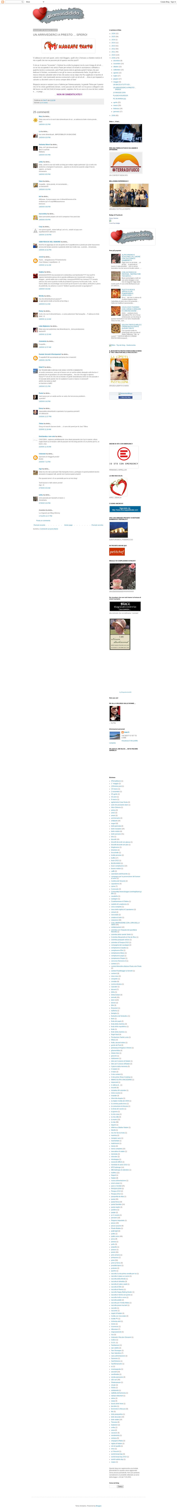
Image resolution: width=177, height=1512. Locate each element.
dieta (113, 992)
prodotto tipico (116, 1265)
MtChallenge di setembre (120, 1170)
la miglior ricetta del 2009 (120, 1101)
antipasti (114, 821)
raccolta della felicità (118, 1279)
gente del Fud (116, 1045)
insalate (114, 1095)
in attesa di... (115, 1085)
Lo (40, 131)
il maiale (114, 1069)
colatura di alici (116, 917)
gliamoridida (115, 1050)
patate (113, 1212)
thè (112, 1412)
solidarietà (115, 1390)
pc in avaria (44, 102)
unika (41, 162)
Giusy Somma (113, 218)
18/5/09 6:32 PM (44, 124)
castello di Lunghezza (119, 904)
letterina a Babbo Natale (119, 1127)
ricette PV (114, 1319)
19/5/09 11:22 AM (45, 334)
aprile (115, 102)
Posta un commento (43, 520)
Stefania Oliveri (44, 144)
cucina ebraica (116, 984)
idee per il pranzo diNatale (120, 1064)
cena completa (116, 907)
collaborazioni (116, 927)
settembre (117, 70)
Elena (41, 408)
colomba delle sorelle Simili (121, 934)
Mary (41, 116)
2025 (114, 37)
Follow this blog (125, 397)
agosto (116, 73)
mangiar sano (116, 1138)
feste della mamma (118, 1032)
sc (112, 1366)
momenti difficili (116, 1162)
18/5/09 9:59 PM (44, 220)
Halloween (115, 1058)
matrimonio (115, 1143)
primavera (114, 1257)
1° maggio (114, 784)
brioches (114, 850)
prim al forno (115, 1255)
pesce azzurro (116, 1226)
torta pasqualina (117, 1414)
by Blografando (124, 692)
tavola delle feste (117, 1404)
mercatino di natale (118, 1151)
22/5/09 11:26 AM (45, 429)
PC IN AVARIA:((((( (119, 99)
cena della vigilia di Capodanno (122, 909)
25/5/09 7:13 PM (44, 462)
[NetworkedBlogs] (125, 393)
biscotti (113, 839)
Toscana (114, 1422)
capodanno (115, 884)
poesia (113, 1242)
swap (113, 1401)
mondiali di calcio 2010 (119, 1165)
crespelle (114, 979)
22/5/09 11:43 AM (45, 447)
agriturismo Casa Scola (119, 802)
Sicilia (113, 1388)
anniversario (115, 818)
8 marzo (114, 799)
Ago (40, 469)
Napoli (113, 1175)
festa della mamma (118, 1024)
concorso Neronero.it (118, 961)
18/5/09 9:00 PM (44, 155)
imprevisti (114, 1082)
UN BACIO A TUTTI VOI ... (122, 85)
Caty (40, 227)
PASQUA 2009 (116, 1188)
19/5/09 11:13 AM (45, 319)
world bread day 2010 (119, 1457)
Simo (41, 181)
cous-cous (114, 976)
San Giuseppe (116, 1350)
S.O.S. (113, 1343)
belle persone (116, 834)
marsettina (43, 214)
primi (113, 1260)
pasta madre (115, 1207)
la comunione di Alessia (119, 1106)
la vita (113, 1122)
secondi (114, 1372)
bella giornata (116, 826)
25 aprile (114, 794)
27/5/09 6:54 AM (44, 488)
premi (113, 1252)
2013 (114, 46)
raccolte (114, 1308)
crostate (114, 981)
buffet (113, 858)
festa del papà (116, 1021)
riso (112, 1335)
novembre (117, 64)
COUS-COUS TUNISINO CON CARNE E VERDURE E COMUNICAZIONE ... (131, 309)
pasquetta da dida (117, 1196)
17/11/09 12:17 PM (45, 516)
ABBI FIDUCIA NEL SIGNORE (50, 242)
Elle (112, 1005)
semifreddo (115, 1374)
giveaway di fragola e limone (121, 1048)
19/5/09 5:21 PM (44, 386)
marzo (115, 105)
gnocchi (114, 1056)
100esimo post (116, 786)
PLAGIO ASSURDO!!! (120, 95)
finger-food (115, 1034)
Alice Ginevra (116, 807)
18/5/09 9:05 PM (44, 174)
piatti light (114, 1231)
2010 (114, 55)
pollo (113, 1244)
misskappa (115, 1159)
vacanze (114, 1433)
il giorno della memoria (119, 1066)
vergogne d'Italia (117, 1441)
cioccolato (114, 915)
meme (113, 1146)
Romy (41, 311)
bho (112, 837)
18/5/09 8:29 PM (44, 137)
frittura (113, 1040)
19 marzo (114, 789)
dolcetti (113, 997)
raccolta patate (116, 1300)
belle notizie (115, 831)
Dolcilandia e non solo (47, 436)
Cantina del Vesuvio (118, 881)
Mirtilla (41, 296)
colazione (114, 920)
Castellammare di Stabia (120, 901)
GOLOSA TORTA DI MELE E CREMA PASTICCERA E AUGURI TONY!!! (131, 326)
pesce (113, 1223)
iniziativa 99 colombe (118, 1090)
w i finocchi (115, 1451)
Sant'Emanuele (116, 1364)
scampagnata (116, 1369)
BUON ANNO (116, 863)
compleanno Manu (117, 953)
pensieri (114, 1218)
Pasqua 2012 (116, 1194)
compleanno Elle (117, 950)
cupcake (114, 987)
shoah (113, 1385)
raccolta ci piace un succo (120, 1276)
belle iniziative (116, 829)
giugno (116, 79)
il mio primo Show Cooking (120, 1077)
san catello (115, 1348)
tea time (114, 1406)
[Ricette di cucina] (117, 555)
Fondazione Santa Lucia (119, 1037)
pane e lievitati (116, 1186)
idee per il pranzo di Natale (120, 1061)
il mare (113, 1072)
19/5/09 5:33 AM (44, 289)
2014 (114, 43)
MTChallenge (116, 1167)
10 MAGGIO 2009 (119, 92)
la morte (114, 1119)
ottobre (116, 67)
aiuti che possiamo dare (119, 805)
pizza (113, 1239)
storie (113, 1398)
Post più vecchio (97, 525)
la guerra (114, 1112)
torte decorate (116, 1417)
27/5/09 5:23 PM (44, 503)
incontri (113, 1088)
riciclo (113, 1324)
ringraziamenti (116, 1332)
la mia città (115, 1117)
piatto (113, 1234)
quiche (113, 1271)
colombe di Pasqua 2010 (120, 942)
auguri (113, 823)
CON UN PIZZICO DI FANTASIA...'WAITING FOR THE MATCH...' (131, 274)
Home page (68, 525)
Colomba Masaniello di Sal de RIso (123, 937)
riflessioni (114, 1329)
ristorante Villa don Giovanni (121, 1337)
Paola (41, 393)
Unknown (42, 454)
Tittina (41, 423)
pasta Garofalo (116, 1204)
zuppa (113, 1462)
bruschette (115, 853)
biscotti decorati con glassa (120, 842)
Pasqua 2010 (116, 1191)
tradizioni (114, 1425)
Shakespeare (116, 1382)
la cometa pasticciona (118, 1104)
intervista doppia (117, 1098)
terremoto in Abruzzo (118, 1409)
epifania (114, 1011)
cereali (113, 912)
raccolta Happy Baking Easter (121, 1292)
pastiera (114, 1210)
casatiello (114, 896)
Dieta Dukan (115, 995)
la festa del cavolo (117, 1109)
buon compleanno (117, 866)
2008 (114, 115)
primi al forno (115, 1263)
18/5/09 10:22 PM (45, 250)
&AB (130, 692)
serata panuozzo (117, 1377)
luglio (115, 76)
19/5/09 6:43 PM (44, 401)
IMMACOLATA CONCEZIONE (121, 1080)
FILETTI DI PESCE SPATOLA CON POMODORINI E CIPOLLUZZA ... (128, 292)
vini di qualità (116, 1446)
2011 (114, 52)
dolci (113, 1000)
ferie (112, 1019)
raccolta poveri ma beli (119, 1305)
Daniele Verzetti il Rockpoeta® (50, 354)
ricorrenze (114, 1326)
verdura (114, 1438)
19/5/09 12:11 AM (45, 265)
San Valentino (116, 1353)
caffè (113, 871)
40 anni (113, 797)
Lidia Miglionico (44, 326)
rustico (113, 1340)
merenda (114, 1154)
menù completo (116, 1149)
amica (113, 810)
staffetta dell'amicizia (118, 1393)
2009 (114, 58)
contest (113, 964)
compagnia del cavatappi (120, 945)
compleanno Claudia (118, 948)
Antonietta (43, 341)
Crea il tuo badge (114, 223)
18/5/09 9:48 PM (44, 207)
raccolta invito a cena (118, 1297)
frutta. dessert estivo (118, 1043)
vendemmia (115, 1435)
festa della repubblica (118, 1026)
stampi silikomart (117, 1396)
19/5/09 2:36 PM (44, 360)
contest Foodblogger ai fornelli (122, 971)
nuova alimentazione (118, 1181)
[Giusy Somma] (110, 221)
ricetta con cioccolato (118, 1316)
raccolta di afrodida (118, 1281)
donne (113, 1003)
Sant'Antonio (115, 1361)
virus (113, 1449)
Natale (113, 1178)
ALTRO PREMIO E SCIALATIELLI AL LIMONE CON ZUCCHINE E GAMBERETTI (131, 257)
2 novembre (115, 791)
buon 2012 (115, 860)
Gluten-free (115, 1053)
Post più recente (39, 525)
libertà (113, 1130)
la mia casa (115, 1114)
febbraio (116, 109)
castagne (114, 899)
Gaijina (41, 272)
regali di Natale (116, 1313)
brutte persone (116, 855)
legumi (113, 1125)
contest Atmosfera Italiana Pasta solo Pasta (126, 966)
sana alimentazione (118, 1356)
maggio (116, 82)
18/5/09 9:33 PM (44, 189)
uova (113, 1430)
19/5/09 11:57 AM (45, 347)
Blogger (98, 1506)
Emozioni (114, 1008)
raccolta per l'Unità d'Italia (120, 1303)
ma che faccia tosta (118, 1133)
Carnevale (115, 889)
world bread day (117, 1454)
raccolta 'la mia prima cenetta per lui (123, 1273)
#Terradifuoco (116, 781)
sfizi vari (114, 1380)
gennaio (116, 112)
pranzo (113, 1250)
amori (113, 815)
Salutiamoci (115, 1345)
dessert (113, 989)
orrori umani (115, 1183)
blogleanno (115, 847)
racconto (114, 1311)
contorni (114, 973)
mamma (114, 1135)
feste (113, 1029)
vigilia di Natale (116, 1443)
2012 (114, 49)
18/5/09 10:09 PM (45, 235)
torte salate (115, 1419)
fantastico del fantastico (119, 1016)
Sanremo (114, 1358)
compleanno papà (117, 956)
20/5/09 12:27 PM (45, 416)
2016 (114, 40)
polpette (114, 1247)
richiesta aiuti (116, 1321)
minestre (114, 1157)
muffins (113, 1173)
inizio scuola (115, 1093)
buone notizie (116, 868)
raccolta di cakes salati (119, 1284)
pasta (113, 1199)
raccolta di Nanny (117, 1289)
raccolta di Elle (116, 1287)
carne (113, 886)
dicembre (116, 61)
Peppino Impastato (117, 1220)
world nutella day (117, 1459)
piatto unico (115, 1236)
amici (113, 813)
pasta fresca (115, 1202)
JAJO (41, 257)
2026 (114, 34)
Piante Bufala (116, 1228)
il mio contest (115, 1074)
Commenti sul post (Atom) (49, 529)
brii (40, 196)
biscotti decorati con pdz (119, 845)
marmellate (115, 1141)
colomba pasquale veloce (120, 940)
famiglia (114, 1013)
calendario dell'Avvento (119, 874)
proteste (114, 1268)
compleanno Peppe (118, 958)
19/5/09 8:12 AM (44, 304)
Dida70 (41, 367)
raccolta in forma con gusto (120, 1295)
